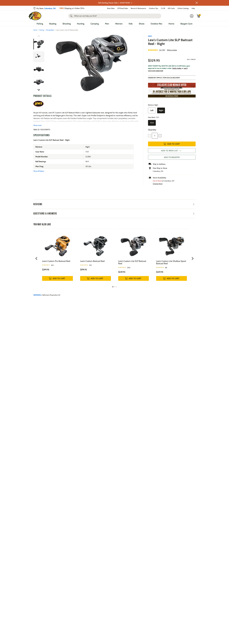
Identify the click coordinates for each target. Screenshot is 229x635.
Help (193, 8)
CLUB (163, 8)
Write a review (172, 50)
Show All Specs (38, 171)
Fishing (40, 23)
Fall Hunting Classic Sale (114, 3)
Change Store (157, 184)
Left (152, 110)
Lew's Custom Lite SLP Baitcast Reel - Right (170, 42)
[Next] (135, 63)
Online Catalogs (183, 8)
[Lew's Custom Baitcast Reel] (95, 244)
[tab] (112, 286)
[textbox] (155, 136)
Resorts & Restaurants (138, 8)
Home (171, 23)
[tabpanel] (57, 257)
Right (161, 110)
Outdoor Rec (156, 23)
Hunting (80, 23)
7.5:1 (152, 123)
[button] (196, 2)
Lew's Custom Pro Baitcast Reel (56, 261)
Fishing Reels (50, 30)
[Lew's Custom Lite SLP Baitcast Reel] (91, 63)
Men (107, 23)
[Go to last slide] (36, 258)
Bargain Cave (186, 23)
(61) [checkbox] (52, 265)
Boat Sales (111, 8)
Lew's (150, 36)
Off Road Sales (122, 8)
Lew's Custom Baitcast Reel (92, 261)
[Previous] (48, 63)
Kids (131, 23)
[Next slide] (192, 258)
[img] (198, 16)
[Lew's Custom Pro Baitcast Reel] (57, 244)
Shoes (141, 23)
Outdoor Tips (153, 8)
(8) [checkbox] (166, 268)
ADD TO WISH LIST (169, 150)
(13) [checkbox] (90, 265)
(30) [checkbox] (128, 268)
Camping (95, 23)
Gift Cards (171, 8)
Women (118, 23)
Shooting (66, 23)
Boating (52, 23)
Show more (37, 125)
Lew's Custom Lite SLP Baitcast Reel (132, 262)
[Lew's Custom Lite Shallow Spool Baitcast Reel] (171, 244)
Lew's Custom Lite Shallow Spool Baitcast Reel (171, 262)
